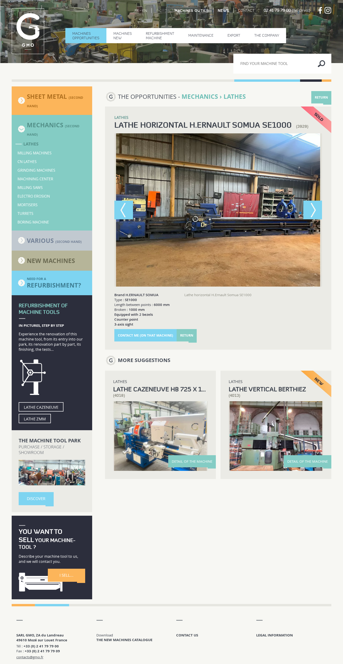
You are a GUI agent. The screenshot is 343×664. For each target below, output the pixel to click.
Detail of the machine (192, 461)
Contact (246, 10)
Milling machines (35, 153)
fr (137, 10)
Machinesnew (122, 35)
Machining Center (35, 178)
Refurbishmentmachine (160, 35)
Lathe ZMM (35, 419)
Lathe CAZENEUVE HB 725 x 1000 (163, 389)
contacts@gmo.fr (29, 657)
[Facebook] (320, 10)
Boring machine (33, 222)
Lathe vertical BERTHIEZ (267, 389)
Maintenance (201, 35)
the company (266, 35)
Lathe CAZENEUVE (41, 407)
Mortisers (28, 204)
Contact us (187, 635)
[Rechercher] (321, 64)
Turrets (25, 213)
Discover (36, 498)
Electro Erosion (34, 196)
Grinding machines (36, 170)
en (144, 10)
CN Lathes (27, 161)
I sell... (67, 575)
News (223, 10)
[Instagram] (328, 10)
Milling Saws (30, 187)
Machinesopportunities (85, 35)
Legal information (274, 635)
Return (321, 97)
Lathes (30, 144)
